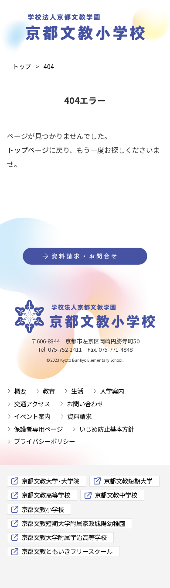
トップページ (28, 150)
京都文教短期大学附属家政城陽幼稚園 (73, 523)
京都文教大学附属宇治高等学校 (64, 537)
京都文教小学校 (42, 509)
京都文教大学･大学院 (50, 480)
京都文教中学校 (116, 494)
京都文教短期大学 (128, 480)
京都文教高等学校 (45, 494)
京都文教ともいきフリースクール (66, 551)
